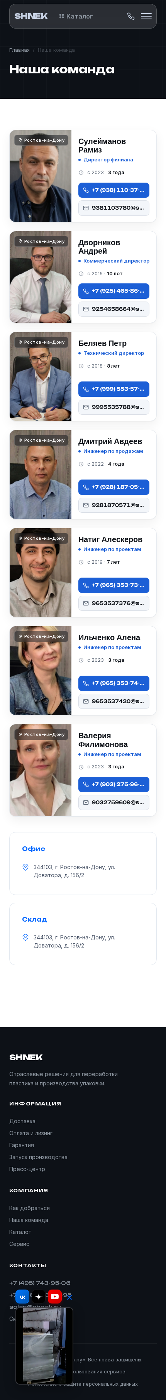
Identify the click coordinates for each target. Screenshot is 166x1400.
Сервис (19, 1244)
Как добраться (29, 1208)
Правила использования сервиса (83, 1371)
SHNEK (30, 16)
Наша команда (28, 1220)
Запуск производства (38, 1157)
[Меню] (146, 16)
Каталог (79, 16)
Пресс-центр (27, 1169)
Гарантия (21, 1145)
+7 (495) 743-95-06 (40, 1283)
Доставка (22, 1121)
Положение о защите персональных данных (83, 1384)
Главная (19, 50)
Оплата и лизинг (31, 1133)
